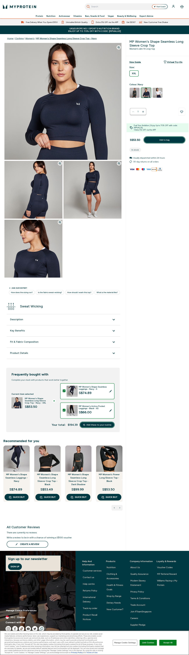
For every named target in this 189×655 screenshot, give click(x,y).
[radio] (134, 73)
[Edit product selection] (110, 391)
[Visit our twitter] (35, 629)
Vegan (111, 16)
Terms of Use (92, 652)
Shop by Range (114, 596)
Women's (29, 38)
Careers (134, 618)
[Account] (173, 7)
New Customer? (115, 609)
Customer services (92, 571)
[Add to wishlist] (181, 112)
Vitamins (77, 16)
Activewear (64, 16)
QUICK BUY (19, 497)
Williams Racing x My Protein (167, 582)
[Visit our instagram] (8, 629)
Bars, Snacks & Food (94, 16)
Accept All (167, 643)
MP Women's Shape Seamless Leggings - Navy (16, 477)
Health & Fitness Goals (115, 587)
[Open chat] (41, 629)
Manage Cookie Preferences (21, 610)
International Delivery (89, 599)
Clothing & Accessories (113, 576)
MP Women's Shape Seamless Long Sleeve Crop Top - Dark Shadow (78, 479)
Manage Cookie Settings (125, 643)
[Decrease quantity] (133, 111)
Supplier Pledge (137, 625)
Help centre (89, 584)
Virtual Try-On (174, 62)
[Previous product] (114, 508)
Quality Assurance (139, 574)
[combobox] (127, 6)
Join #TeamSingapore (141, 611)
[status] (138, 111)
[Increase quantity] (143, 111)
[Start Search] (88, 6)
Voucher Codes (165, 567)
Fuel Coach (161, 7)
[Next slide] (122, 479)
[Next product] (120, 508)
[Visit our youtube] (28, 629)
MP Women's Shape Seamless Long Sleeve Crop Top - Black (47, 479)
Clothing (19, 38)
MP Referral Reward (167, 574)
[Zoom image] (118, 47)
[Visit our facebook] (15, 629)
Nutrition (50, 16)
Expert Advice (146, 16)
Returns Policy (90, 590)
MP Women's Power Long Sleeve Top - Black (109, 477)
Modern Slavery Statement (138, 582)
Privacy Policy (137, 592)
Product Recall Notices (90, 617)
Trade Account (137, 605)
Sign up (15, 566)
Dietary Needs (114, 603)
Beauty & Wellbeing (126, 16)
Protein (39, 16)
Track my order (90, 608)
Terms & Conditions (140, 598)
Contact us (88, 577)
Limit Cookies (148, 643)
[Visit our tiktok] (21, 629)
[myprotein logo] (19, 6)
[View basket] (182, 6)
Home (10, 38)
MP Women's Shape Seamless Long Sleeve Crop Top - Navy (66, 38)
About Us (135, 567)
